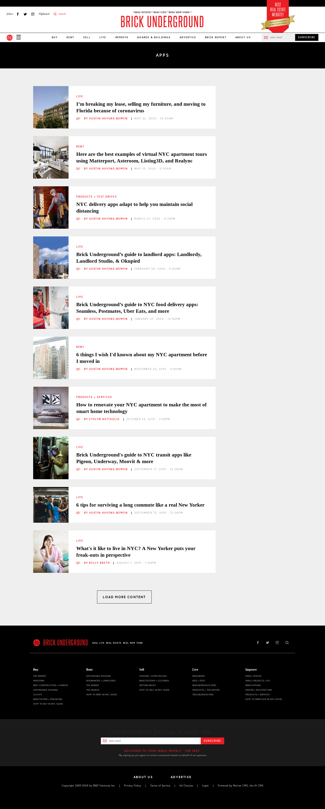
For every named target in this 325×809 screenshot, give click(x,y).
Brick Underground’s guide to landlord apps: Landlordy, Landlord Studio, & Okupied (139, 258)
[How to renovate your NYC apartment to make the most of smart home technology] (51, 404)
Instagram (32, 14)
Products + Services (94, 397)
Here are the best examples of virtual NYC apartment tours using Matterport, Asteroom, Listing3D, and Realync (141, 157)
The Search (92, 689)
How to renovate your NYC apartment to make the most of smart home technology (141, 408)
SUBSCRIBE (306, 37)
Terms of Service (160, 785)
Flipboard (44, 13)
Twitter (25, 14)
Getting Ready (147, 685)
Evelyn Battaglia (105, 419)
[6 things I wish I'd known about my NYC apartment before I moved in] (51, 354)
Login (205, 785)
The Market (39, 676)
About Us (243, 37)
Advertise (188, 37)
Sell (87, 37)
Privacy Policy (132, 785)
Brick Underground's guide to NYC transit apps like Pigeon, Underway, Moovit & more (133, 458)
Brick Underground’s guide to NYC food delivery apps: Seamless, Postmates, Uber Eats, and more (137, 308)
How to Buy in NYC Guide (48, 703)
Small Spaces (253, 676)
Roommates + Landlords (101, 680)
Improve (121, 37)
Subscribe (212, 741)
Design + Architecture (258, 689)
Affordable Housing (45, 689)
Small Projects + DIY (257, 680)
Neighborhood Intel (204, 685)
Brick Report (215, 37)
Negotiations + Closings (154, 680)
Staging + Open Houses (153, 676)
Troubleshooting (202, 694)
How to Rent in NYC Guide (101, 694)
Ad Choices (186, 785)
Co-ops (37, 694)
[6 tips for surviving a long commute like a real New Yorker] (51, 504)
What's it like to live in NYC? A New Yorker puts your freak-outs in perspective (135, 552)
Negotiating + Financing (47, 699)
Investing (38, 680)
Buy (55, 37)
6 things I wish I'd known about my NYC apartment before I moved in (141, 358)
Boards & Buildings (154, 37)
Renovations (253, 685)
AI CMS (258, 785)
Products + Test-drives (96, 196)
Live (102, 37)
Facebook (17, 14)
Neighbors (198, 676)
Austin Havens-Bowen (109, 118)
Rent (70, 37)
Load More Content (124, 597)
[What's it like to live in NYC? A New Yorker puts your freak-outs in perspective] (51, 548)
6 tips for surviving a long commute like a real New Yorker (140, 505)
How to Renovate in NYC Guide (263, 699)
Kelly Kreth (100, 563)
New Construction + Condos (50, 685)
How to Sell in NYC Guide (154, 689)
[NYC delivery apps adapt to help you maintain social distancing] (51, 204)
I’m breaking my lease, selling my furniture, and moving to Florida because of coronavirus (141, 107)
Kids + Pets (198, 680)
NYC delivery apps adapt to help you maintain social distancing (134, 208)
